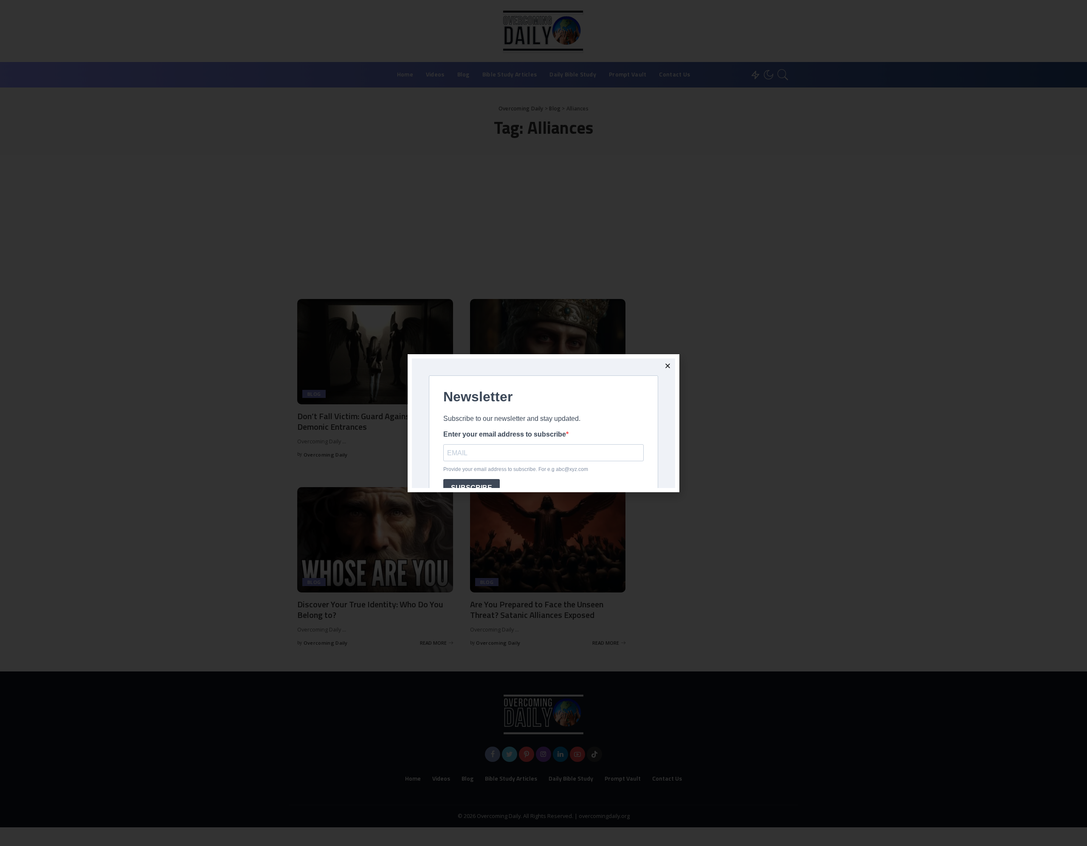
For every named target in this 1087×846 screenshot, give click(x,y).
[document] (543, 423)
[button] (668, 366)
